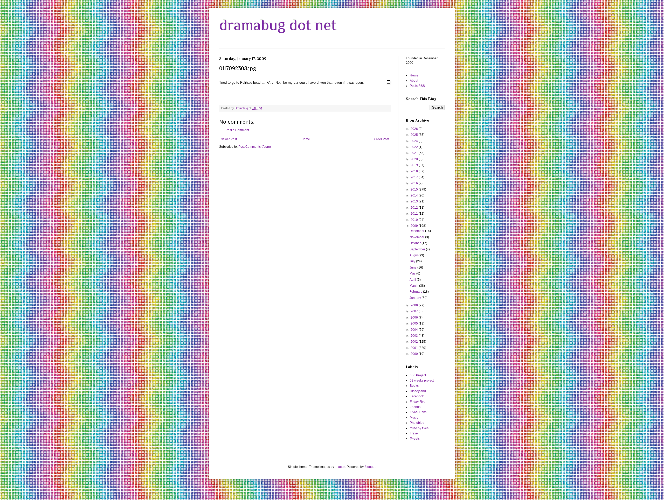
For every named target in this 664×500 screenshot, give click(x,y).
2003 (415, 335)
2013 (415, 201)
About (414, 80)
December (417, 231)
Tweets (415, 438)
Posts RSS (417, 86)
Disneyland (418, 391)
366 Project (418, 375)
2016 (415, 183)
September (418, 249)
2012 (415, 207)
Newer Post (228, 139)
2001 (415, 348)
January (416, 298)
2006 (415, 317)
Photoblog (417, 423)
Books (414, 386)
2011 (415, 213)
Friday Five (417, 402)
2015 (415, 189)
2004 (415, 330)
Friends (415, 407)
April (413, 279)
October (415, 243)
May (413, 273)
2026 (415, 129)
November (417, 237)
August (415, 255)
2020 (415, 159)
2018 (415, 171)
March (414, 285)
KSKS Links (418, 412)
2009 (415, 226)
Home (305, 139)
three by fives (419, 428)
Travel (414, 433)
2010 (415, 220)
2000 (415, 354)
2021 (415, 153)
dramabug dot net (277, 24)
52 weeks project (422, 380)
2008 (415, 305)
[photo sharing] (388, 83)
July (413, 261)
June (413, 267)
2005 (415, 323)
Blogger (369, 467)
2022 (415, 147)
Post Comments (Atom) (254, 147)
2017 (415, 177)
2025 (415, 135)
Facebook (417, 396)
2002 (415, 341)
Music (414, 417)
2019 (415, 165)
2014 (415, 195)
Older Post (381, 139)
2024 (415, 141)
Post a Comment (237, 130)
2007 (415, 311)
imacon (340, 467)
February (416, 291)
